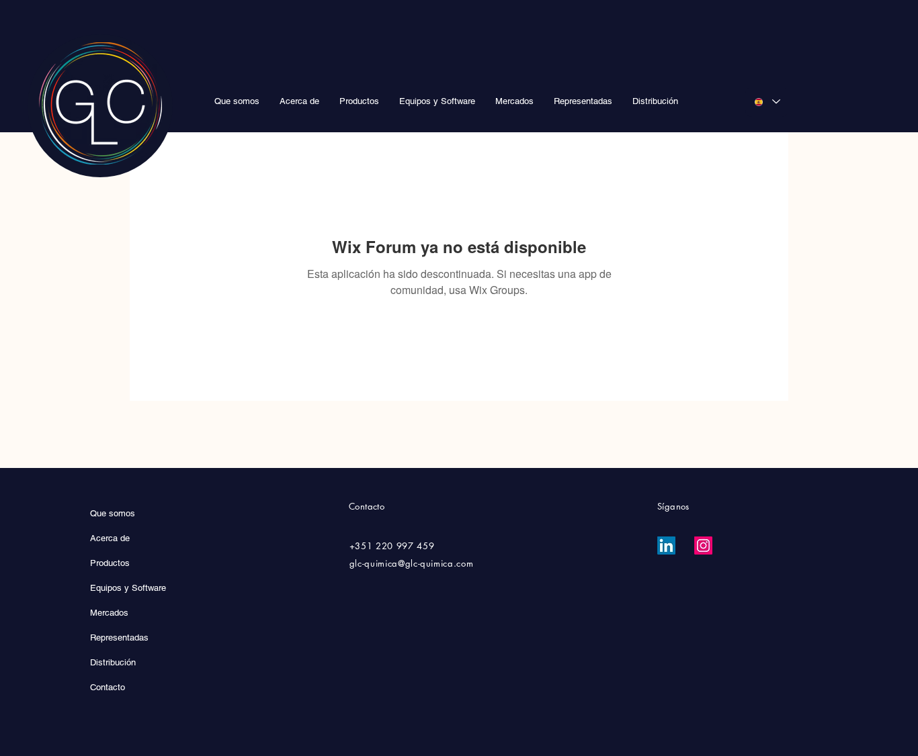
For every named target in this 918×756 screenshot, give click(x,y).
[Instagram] (703, 545)
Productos (110, 563)
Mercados (109, 613)
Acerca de (110, 538)
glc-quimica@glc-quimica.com (411, 563)
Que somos (112, 513)
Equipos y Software (128, 588)
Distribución (113, 662)
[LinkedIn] (666, 545)
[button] (359, 101)
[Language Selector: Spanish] (766, 102)
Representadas (119, 637)
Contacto (107, 687)
